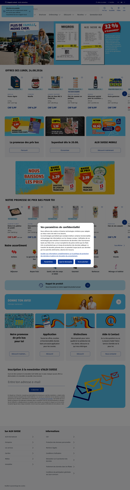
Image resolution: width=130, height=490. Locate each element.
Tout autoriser (83, 262)
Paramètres (48, 262)
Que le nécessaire (65, 262)
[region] (66, 245)
